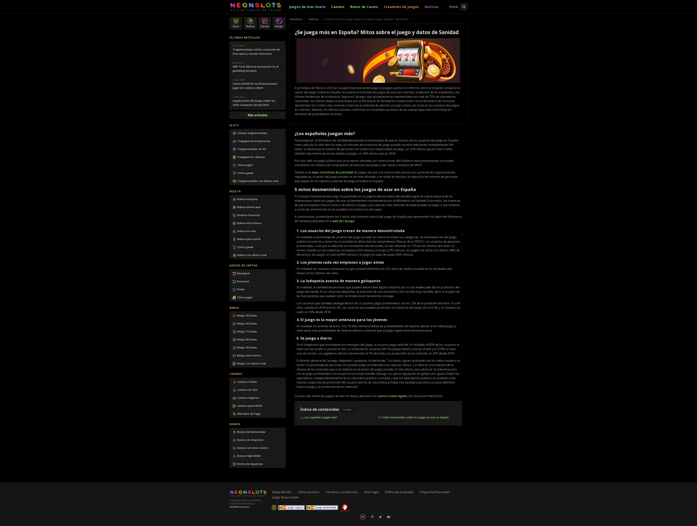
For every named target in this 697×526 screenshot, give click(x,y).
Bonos (235, 424)
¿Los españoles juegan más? (320, 417)
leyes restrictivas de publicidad (332, 172)
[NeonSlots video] (389, 519)
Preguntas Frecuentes (435, 492)
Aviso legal (371, 492)
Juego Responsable (285, 497)
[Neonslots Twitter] (380, 519)
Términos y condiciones (342, 492)
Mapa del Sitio (282, 492)
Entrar (453, 7)
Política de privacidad (399, 492)
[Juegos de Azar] (259, 7)
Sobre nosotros (308, 492)
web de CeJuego (343, 221)
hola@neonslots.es (239, 506)
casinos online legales (392, 396)
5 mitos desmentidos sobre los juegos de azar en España (415, 417)
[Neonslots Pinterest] (372, 519)
